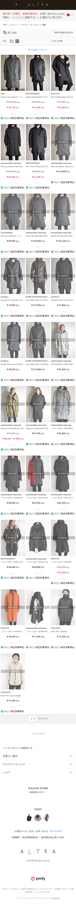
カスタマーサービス (14, 764)
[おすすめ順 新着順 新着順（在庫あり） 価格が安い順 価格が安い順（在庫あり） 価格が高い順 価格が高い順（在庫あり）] (60, 41)
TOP (5, 25)
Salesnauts (56, 898)
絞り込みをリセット (38, 49)
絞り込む (12, 32)
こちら (14, 17)
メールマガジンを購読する (18, 748)
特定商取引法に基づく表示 (52, 837)
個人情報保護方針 (30, 837)
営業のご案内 (10, 756)
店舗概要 (15, 837)
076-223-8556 (56, 831)
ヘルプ (6, 772)
